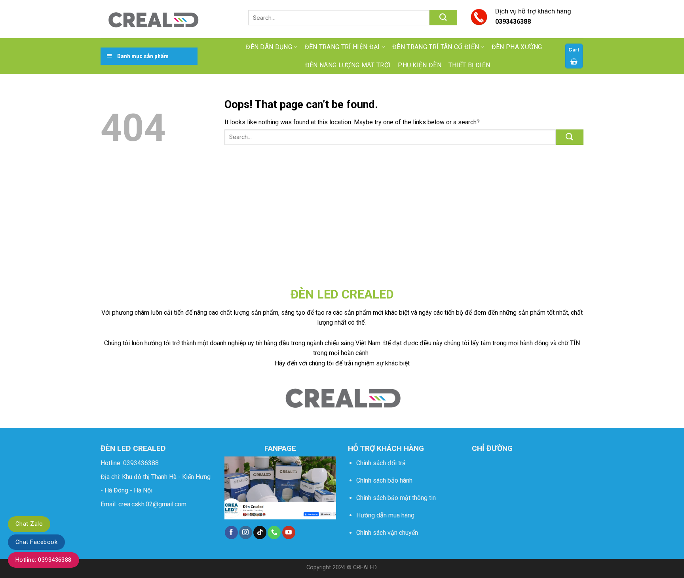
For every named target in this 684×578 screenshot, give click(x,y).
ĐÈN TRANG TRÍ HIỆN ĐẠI (342, 47)
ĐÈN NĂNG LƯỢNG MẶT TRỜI (348, 65)
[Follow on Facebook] (231, 532)
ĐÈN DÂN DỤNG (269, 47)
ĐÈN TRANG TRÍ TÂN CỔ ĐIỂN (435, 47)
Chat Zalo (29, 523)
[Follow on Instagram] (245, 532)
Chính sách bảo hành (384, 480)
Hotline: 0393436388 (43, 559)
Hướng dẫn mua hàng (385, 515)
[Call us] (274, 532)
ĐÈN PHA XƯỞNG (517, 47)
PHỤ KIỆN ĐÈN (419, 65)
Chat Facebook (36, 542)
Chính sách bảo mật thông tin (396, 498)
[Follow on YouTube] (288, 532)
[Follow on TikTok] (259, 532)
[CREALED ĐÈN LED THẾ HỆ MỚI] (153, 19)
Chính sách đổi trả (381, 463)
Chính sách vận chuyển (387, 532)
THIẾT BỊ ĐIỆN (469, 65)
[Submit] (443, 17)
